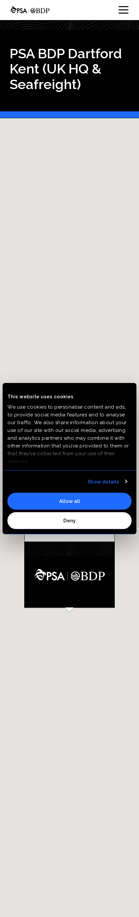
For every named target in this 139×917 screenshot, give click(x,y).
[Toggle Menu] (123, 10)
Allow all (69, 501)
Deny (69, 520)
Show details (103, 481)
